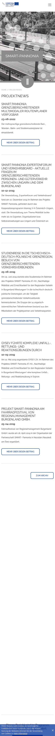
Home (3, 90)
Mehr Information (20, 734)
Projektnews (15, 90)
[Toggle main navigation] (49, 5)
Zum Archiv (42, 475)
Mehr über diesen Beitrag (20, 142)
